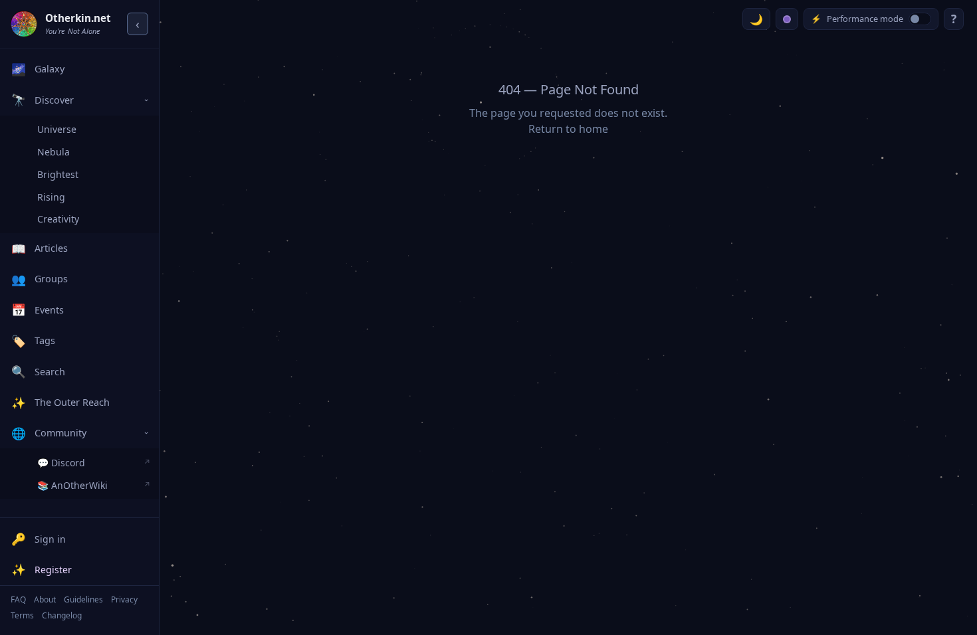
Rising (51, 197)
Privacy (124, 599)
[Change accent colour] (787, 19)
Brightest (57, 174)
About (45, 599)
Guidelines (83, 599)
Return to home (568, 129)
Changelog (62, 615)
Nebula (53, 151)
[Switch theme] (756, 19)
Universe (56, 129)
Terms (22, 615)
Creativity (58, 219)
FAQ (18, 599)
